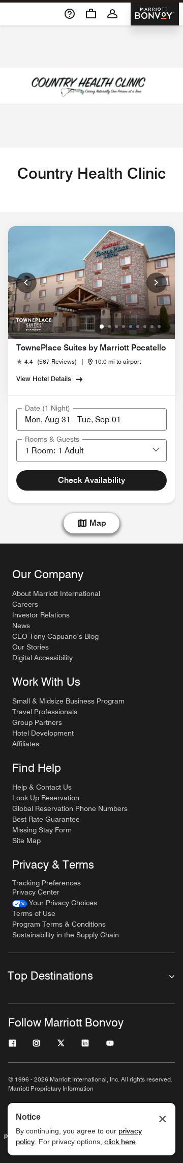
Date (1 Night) (47, 408)
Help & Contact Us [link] (42, 787)
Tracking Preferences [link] (46, 883)
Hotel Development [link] (43, 733)
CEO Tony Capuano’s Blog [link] (55, 636)
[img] (33, 324)
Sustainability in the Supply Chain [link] (65, 935)
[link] (46, 361)
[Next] (156, 283)
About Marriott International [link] (56, 593)
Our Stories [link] (30, 647)
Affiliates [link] (25, 744)
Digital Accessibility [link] (42, 658)
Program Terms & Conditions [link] (59, 924)
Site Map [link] (26, 840)
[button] (156, 450)
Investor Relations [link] (41, 615)
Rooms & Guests (52, 439)
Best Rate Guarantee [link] (46, 819)
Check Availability (91, 480)
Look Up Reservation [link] (45, 798)
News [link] (21, 625)
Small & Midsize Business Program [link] (68, 701)
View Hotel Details (43, 378)
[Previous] (26, 283)
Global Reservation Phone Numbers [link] (70, 808)
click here (120, 1142)
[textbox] (91, 419)
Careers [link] (25, 604)
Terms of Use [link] (33, 913)
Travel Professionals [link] (44, 712)
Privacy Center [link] (35, 892)
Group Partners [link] (37, 722)
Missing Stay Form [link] (42, 830)
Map (97, 523)
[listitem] (91, 86)
